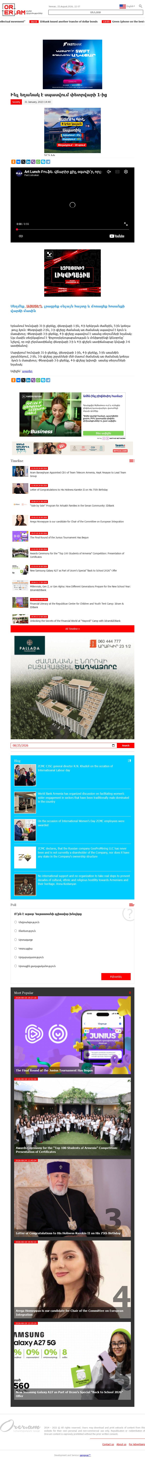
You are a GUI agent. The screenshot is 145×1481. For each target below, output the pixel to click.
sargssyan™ (85, 1455)
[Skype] (43, 162)
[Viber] (33, 162)
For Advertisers (137, 1444)
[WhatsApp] (38, 162)
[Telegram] (48, 162)
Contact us (108, 1444)
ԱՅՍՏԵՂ (33, 306)
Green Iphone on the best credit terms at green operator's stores (93, 21)
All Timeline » (72, 628)
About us (121, 1444)
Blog (17, 760)
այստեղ (27, 371)
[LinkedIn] (28, 162)
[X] (23, 162)
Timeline (17, 460)
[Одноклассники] (13, 162)
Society (16, 101)
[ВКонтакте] (18, 162)
